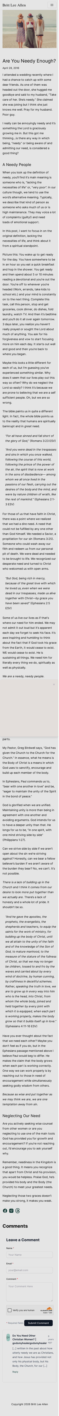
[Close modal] (53, 684)
